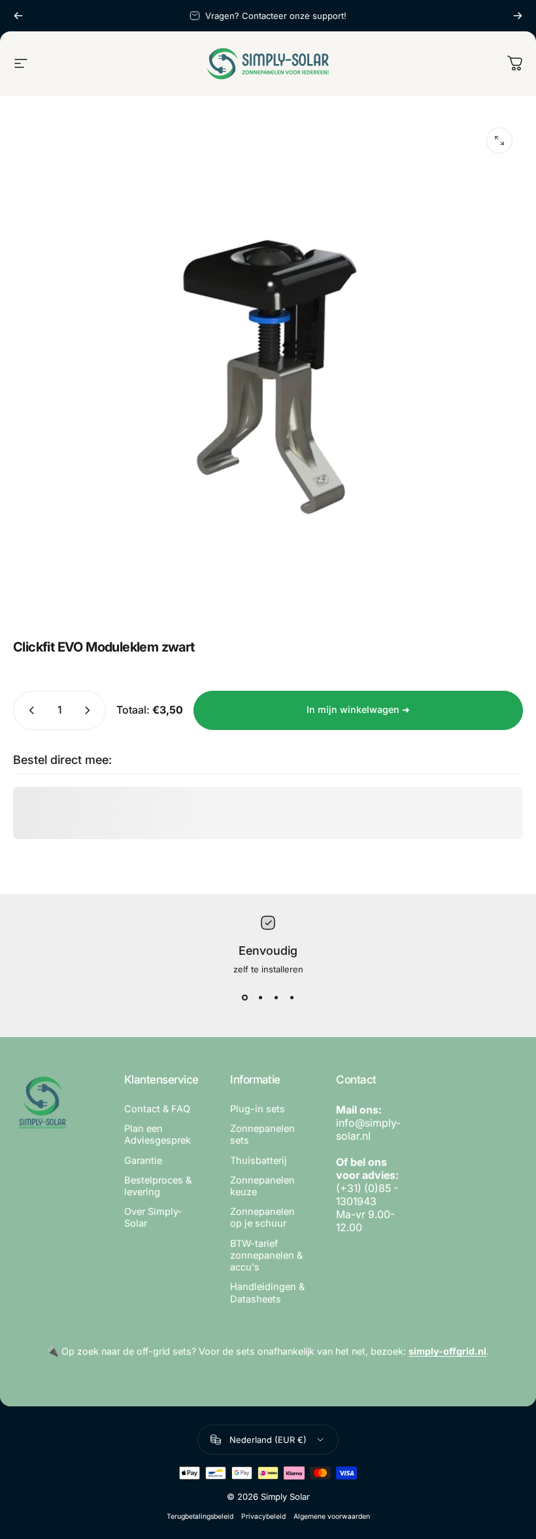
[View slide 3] (276, 998)
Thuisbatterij (258, 1161)
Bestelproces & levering (158, 1186)
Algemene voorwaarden (331, 1516)
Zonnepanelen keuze (262, 1186)
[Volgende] (517, 15)
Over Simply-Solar (153, 1217)
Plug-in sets (257, 1109)
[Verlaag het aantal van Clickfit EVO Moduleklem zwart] (29, 710)
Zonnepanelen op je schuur (262, 1217)
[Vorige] (18, 15)
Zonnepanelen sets (262, 1134)
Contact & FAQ (157, 1109)
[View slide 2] (260, 998)
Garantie (143, 1161)
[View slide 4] (291, 998)
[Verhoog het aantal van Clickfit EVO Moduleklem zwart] (90, 710)
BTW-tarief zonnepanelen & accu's (266, 1255)
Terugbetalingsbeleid (200, 1516)
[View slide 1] (244, 998)
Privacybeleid (263, 1516)
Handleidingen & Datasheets (267, 1292)
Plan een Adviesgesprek (157, 1134)
